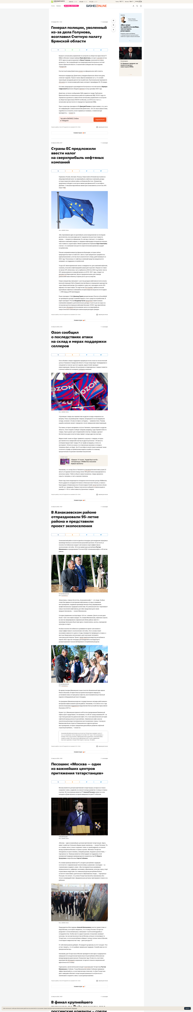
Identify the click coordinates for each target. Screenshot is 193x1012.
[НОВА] (71, 6)
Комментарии (80, 133)
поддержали (75, 706)
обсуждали (69, 307)
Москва (127, 1)
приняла (81, 89)
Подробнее (74, 1008)
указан (81, 71)
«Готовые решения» (133, 20)
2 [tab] (129, 74)
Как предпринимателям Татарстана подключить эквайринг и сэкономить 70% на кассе (130, 66)
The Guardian (89, 287)
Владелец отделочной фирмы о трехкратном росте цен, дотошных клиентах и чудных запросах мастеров (130, 35)
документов (62, 274)
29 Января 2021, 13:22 (56, 22)
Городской (62, 66)
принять (187, 1008)
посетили (87, 967)
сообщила (81, 369)
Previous (121, 40)
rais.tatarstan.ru (64, 595)
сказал (71, 113)
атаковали (87, 469)
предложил (89, 300)
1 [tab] (129, 40)
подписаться (100, 119)
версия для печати (103, 127)
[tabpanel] (130, 27)
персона (123, 15)
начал (94, 485)
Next (140, 40)
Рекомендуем (124, 61)
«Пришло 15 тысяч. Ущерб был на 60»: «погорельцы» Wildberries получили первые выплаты (84, 462)
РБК (64, 187)
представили (84, 637)
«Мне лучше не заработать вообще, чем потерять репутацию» (130, 28)
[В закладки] (113, 25)
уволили (99, 58)
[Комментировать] (113, 21)
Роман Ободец (132, 19)
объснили (62, 82)
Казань (53, 5)
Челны (117, 1)
